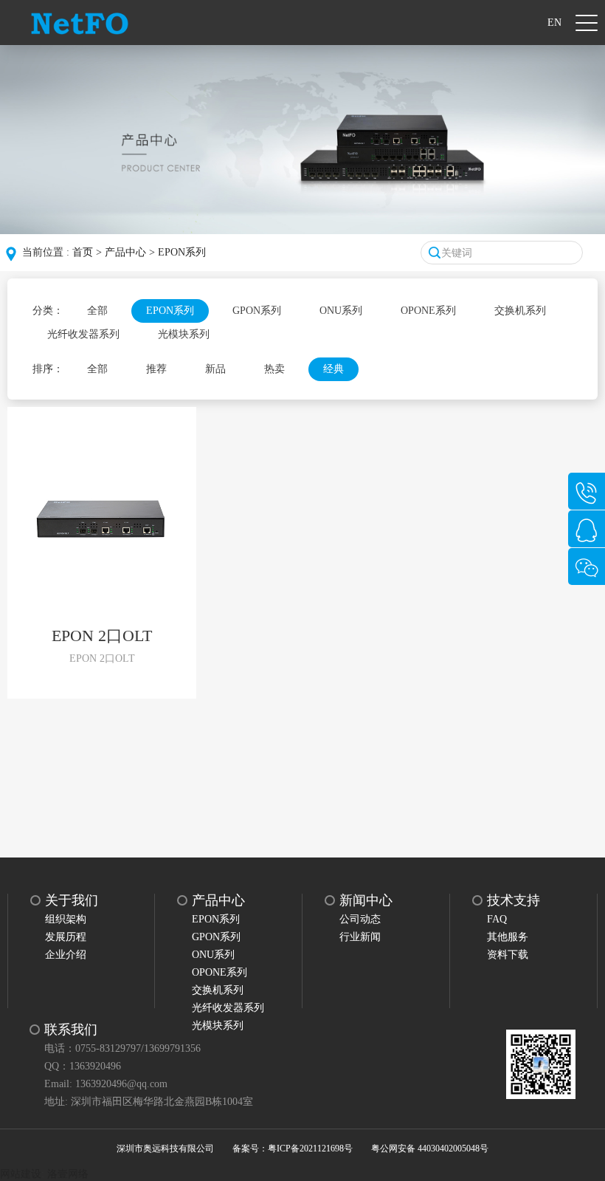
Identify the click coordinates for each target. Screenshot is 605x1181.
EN (554, 22)
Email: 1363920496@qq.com (105, 1083)
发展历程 (65, 936)
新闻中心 (366, 900)
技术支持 (513, 900)
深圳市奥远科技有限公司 (165, 1148)
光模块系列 (184, 334)
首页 (82, 252)
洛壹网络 (68, 1174)
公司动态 (360, 919)
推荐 (156, 368)
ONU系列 (340, 310)
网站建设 (20, 1174)
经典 (333, 368)
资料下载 (507, 954)
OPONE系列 (428, 310)
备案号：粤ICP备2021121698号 (292, 1148)
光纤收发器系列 (83, 334)
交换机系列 (520, 310)
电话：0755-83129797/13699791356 (122, 1048)
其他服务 (507, 936)
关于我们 (71, 900)
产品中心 (125, 252)
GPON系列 (256, 310)
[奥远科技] (80, 21)
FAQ (497, 919)
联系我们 (70, 1029)
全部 (97, 310)
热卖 (274, 368)
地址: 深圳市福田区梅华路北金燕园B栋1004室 (148, 1101)
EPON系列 (182, 252)
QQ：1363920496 (82, 1066)
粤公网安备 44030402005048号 (429, 1148)
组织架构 (65, 919)
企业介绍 (65, 954)
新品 (215, 368)
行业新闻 (360, 936)
